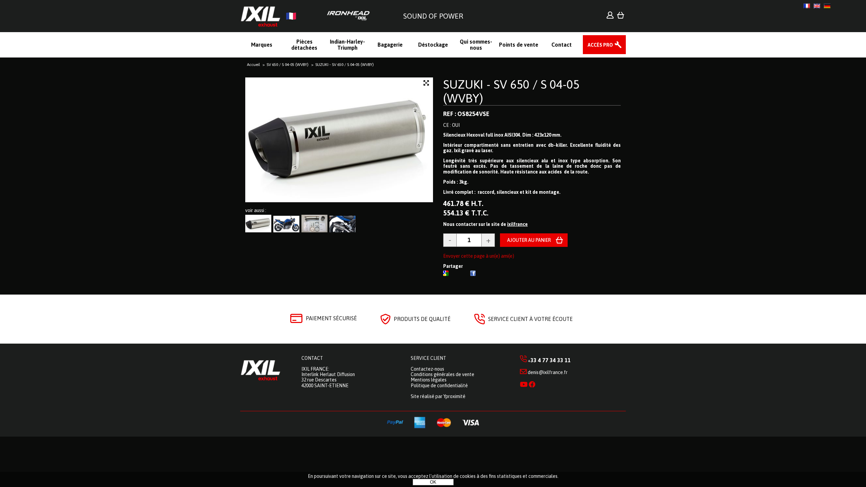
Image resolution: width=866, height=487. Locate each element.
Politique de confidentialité (439, 385)
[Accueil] (307, 16)
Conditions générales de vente (442, 374)
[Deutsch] (827, 5)
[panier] (620, 17)
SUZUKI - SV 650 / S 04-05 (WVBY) (511, 91)
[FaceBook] (473, 274)
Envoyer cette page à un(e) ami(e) (478, 256)
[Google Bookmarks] (446, 274)
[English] (817, 5)
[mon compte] (610, 17)
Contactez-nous (427, 369)
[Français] (806, 5)
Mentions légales (429, 379)
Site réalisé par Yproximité (438, 396)
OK (433, 482)
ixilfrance (517, 224)
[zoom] (426, 83)
